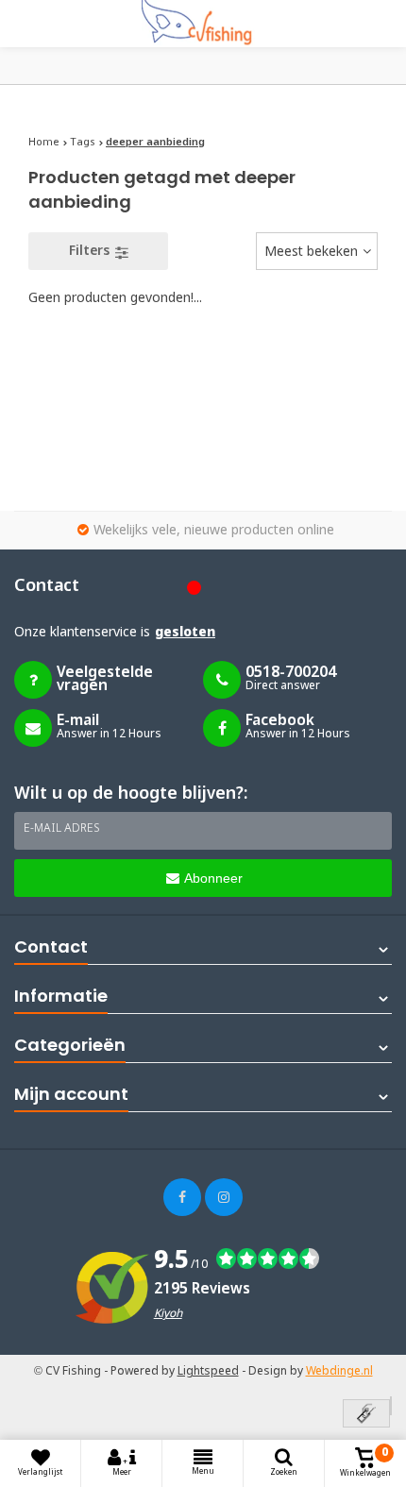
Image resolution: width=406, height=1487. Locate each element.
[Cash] (366, 1414)
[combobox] (317, 251)
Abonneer (213, 878)
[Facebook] (182, 1197)
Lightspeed (208, 1371)
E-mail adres (62, 828)
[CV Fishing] (203, 23)
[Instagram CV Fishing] (224, 1197)
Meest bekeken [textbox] (311, 252)
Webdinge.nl (339, 1371)
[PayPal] (391, 1405)
